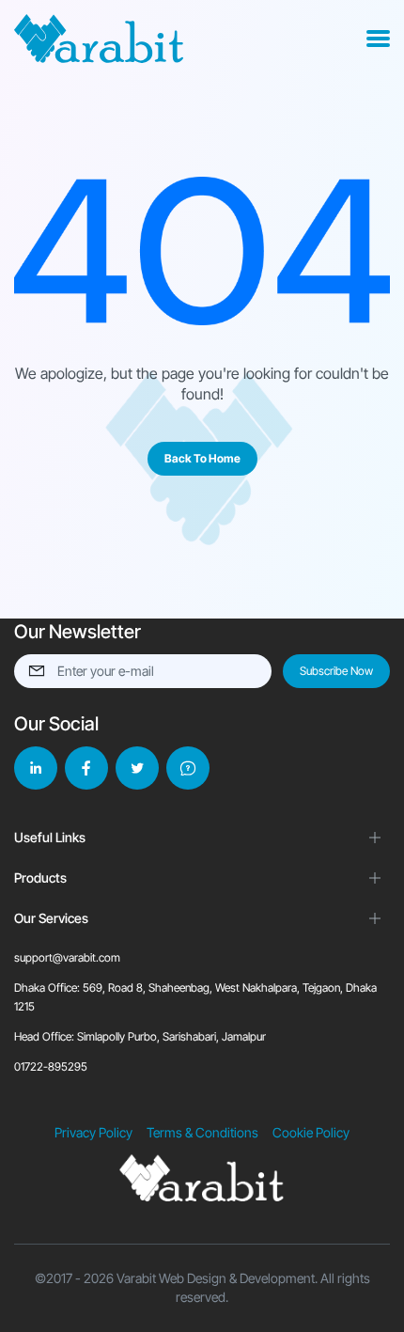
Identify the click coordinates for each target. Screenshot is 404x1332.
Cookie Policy (311, 1132)
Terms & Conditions (202, 1132)
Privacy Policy (93, 1132)
